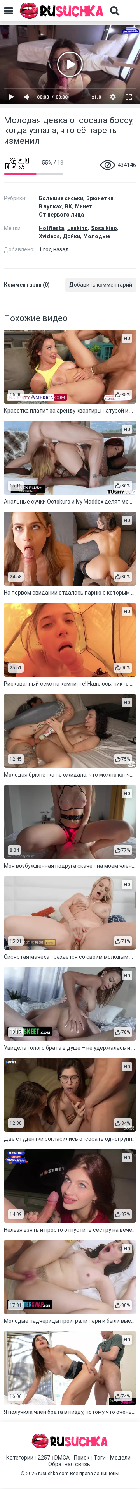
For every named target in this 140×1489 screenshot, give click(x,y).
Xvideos (49, 236)
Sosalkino (104, 228)
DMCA (62, 1458)
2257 (44, 1458)
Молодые (96, 236)
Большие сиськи (61, 198)
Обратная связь (69, 1464)
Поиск (81, 1458)
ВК (68, 206)
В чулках (50, 206)
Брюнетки (100, 198)
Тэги (100, 1458)
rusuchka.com (53, 1473)
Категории (19, 1458)
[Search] (114, 10)
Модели (120, 1458)
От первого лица (61, 214)
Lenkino (77, 228)
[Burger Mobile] (8, 10)
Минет (84, 206)
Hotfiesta (51, 228)
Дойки (71, 236)
